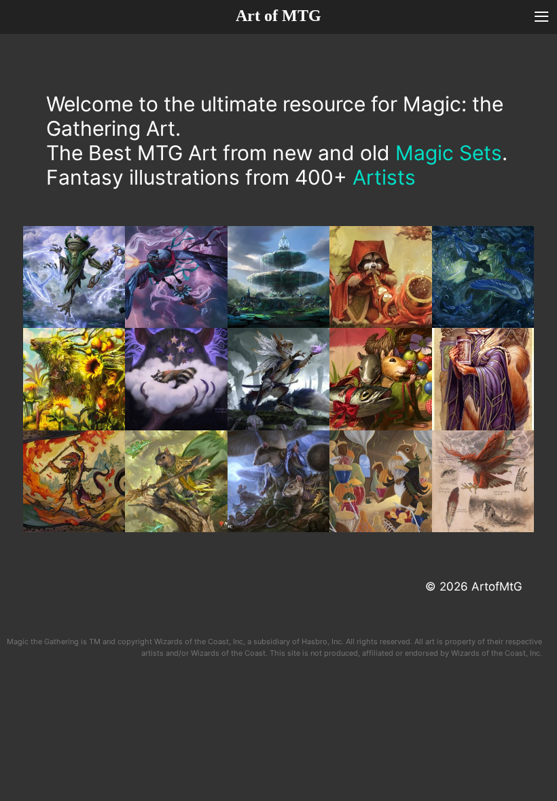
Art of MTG (278, 15)
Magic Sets (448, 153)
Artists (384, 177)
